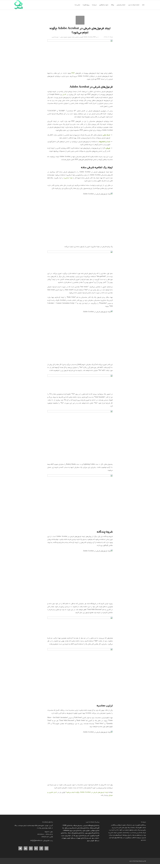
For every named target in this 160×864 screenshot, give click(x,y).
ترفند (73, 37)
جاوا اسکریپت (67, 178)
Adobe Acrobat (88, 37)
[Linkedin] (127, 860)
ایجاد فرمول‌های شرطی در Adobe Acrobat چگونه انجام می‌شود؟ (80, 30)
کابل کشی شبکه (94, 828)
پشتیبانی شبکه (78, 825)
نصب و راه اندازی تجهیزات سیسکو (81, 838)
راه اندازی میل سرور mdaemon (72, 830)
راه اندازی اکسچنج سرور (92, 833)
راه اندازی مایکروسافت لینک (76, 833)
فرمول (69, 37)
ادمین (53, 37)
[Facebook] (124, 860)
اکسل (64, 94)
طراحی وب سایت (65, 835)
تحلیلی (77, 37)
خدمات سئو (95, 838)
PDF (94, 37)
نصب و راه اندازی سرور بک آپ (80, 835)
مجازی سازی (86, 830)
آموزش (81, 37)
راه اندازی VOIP (67, 825)
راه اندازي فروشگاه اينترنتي (91, 825)
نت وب (130, 861)
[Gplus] (121, 860)
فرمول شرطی (63, 37)
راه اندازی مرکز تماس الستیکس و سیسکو (77, 828)
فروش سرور (90, 840)
